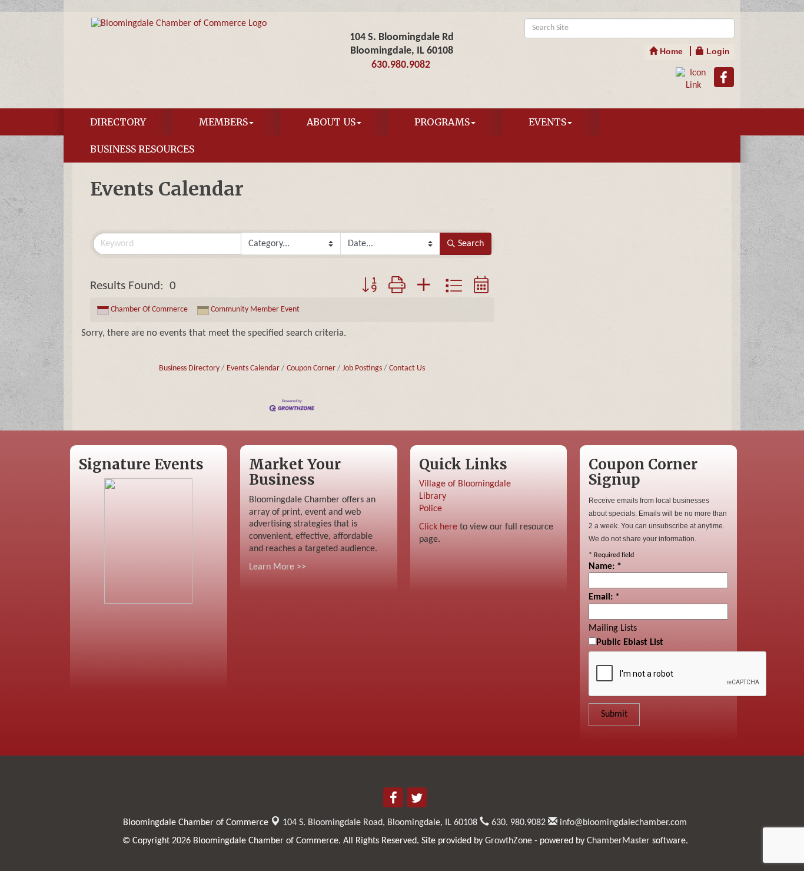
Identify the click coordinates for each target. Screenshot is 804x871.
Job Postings (362, 368)
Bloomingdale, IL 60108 (380, 822)
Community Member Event (255, 309)
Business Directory (189, 368)
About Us (331, 122)
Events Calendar (253, 368)
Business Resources (142, 149)
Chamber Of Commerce (149, 309)
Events (547, 122)
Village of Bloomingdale (465, 484)
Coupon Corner (311, 368)
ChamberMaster (618, 841)
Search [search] (471, 244)
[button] (369, 287)
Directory (118, 122)
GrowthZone (508, 841)
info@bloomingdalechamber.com (622, 822)
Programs (442, 122)
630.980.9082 (400, 65)
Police (430, 509)
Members (223, 122)
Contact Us (407, 368)
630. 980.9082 (517, 822)
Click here (438, 527)
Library (432, 496)
